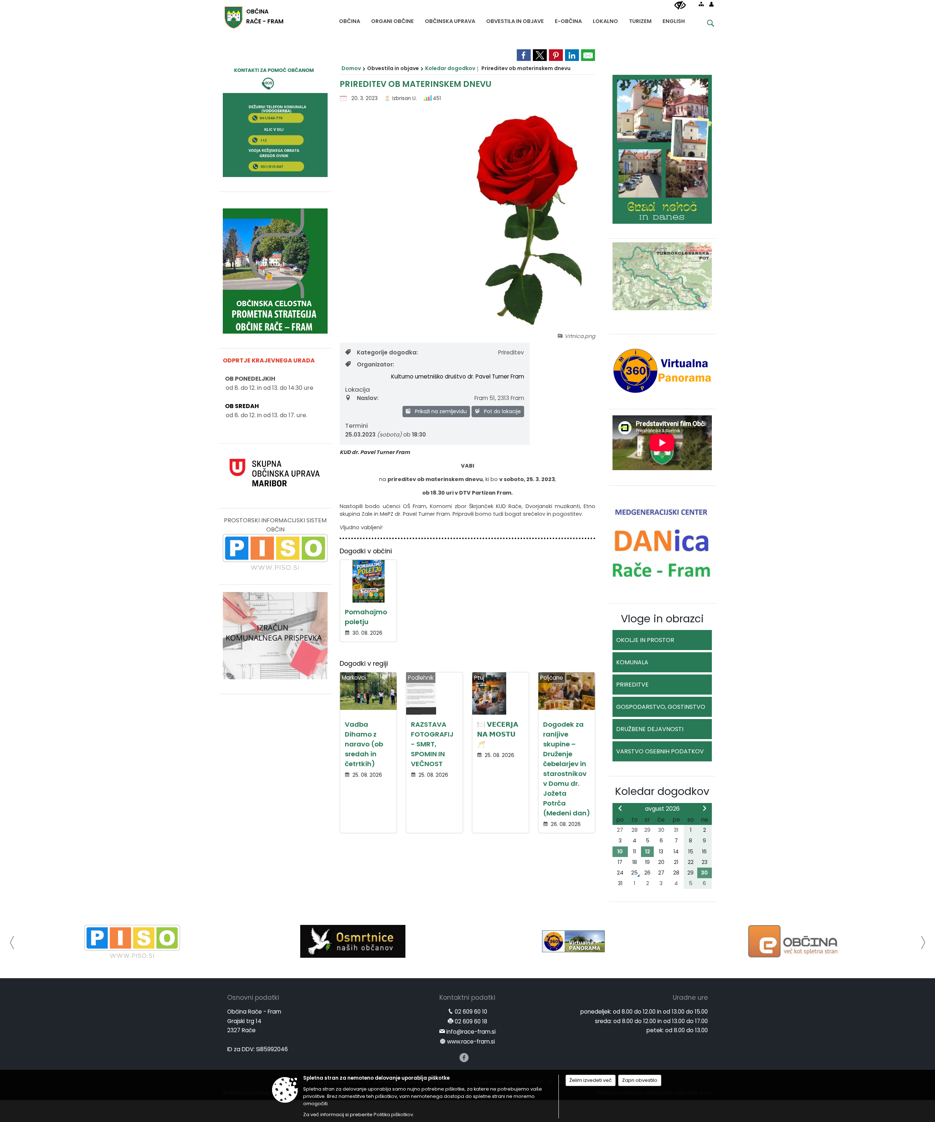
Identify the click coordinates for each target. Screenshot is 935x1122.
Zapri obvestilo (639, 1080)
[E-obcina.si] (794, 941)
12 (647, 851)
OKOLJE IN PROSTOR (645, 640)
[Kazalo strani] (701, 4)
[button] (12, 942)
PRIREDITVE (632, 684)
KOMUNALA (632, 662)
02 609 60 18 (471, 1021)
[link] (523, 55)
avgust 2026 (662, 808)
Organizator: (375, 364)
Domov (351, 68)
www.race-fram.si (471, 1041)
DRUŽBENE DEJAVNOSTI (649, 729)
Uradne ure (690, 997)
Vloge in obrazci (662, 618)
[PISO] (132, 941)
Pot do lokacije (501, 411)
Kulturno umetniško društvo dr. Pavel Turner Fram (457, 376)
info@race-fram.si (471, 1031)
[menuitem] (349, 19)
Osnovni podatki (253, 997)
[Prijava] (711, 4)
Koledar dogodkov (450, 68)
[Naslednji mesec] (704, 808)
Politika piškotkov (393, 1114)
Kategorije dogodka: (387, 352)
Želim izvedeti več (590, 1080)
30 (704, 872)
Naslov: (367, 398)
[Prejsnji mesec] (620, 808)
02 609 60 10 (471, 1011)
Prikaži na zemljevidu (440, 411)
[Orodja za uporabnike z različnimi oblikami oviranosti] (680, 5)
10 (620, 851)
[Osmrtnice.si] (353, 941)
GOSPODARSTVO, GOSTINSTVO (660, 707)
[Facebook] (464, 1057)
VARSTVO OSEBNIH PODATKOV (660, 751)
